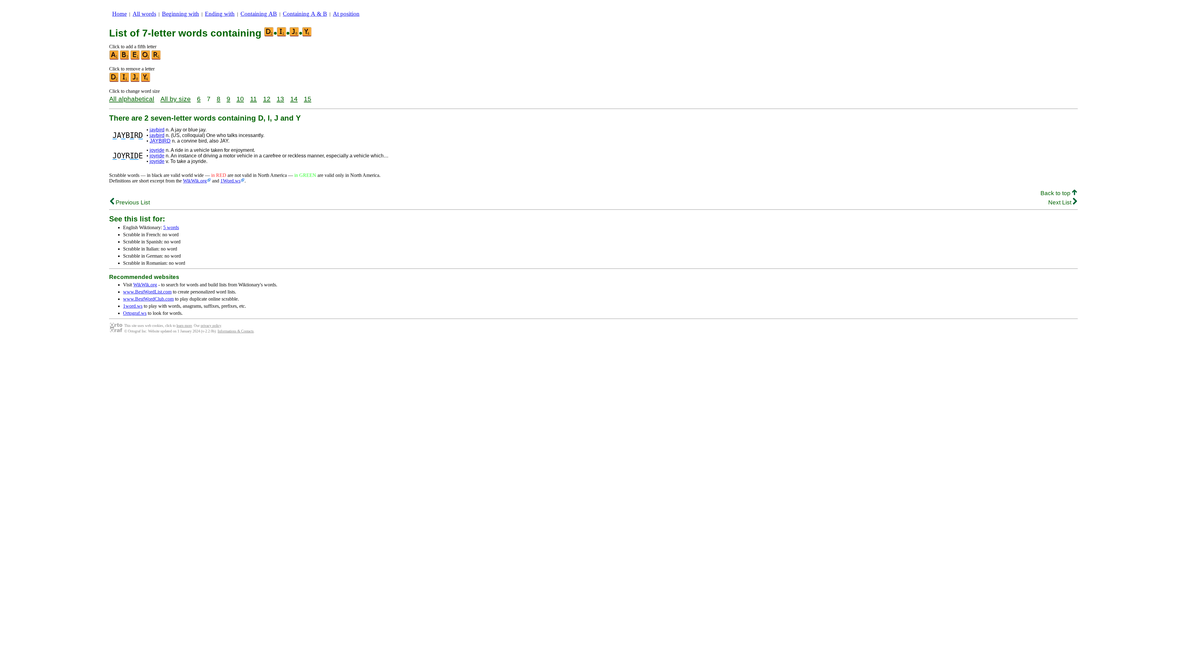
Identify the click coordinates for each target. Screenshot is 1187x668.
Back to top (1056, 193)
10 (240, 98)
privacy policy (211, 325)
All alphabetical (131, 98)
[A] (114, 58)
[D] (114, 80)
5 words (171, 227)
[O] (146, 58)
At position (346, 14)
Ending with (220, 14)
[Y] (146, 80)
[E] (135, 58)
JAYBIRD (160, 140)
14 (294, 98)
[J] (135, 80)
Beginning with (180, 14)
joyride (157, 150)
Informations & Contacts (236, 331)
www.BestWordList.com (147, 291)
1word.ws (133, 306)
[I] (125, 80)
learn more (184, 325)
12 (266, 98)
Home (119, 14)
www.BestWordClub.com (148, 299)
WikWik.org (195, 180)
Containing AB (258, 14)
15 (307, 98)
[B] (125, 58)
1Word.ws (230, 180)
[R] (156, 58)
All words (144, 14)
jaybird (157, 129)
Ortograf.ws (135, 313)
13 (280, 98)
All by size (175, 98)
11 (253, 98)
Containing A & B (305, 14)
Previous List (132, 202)
